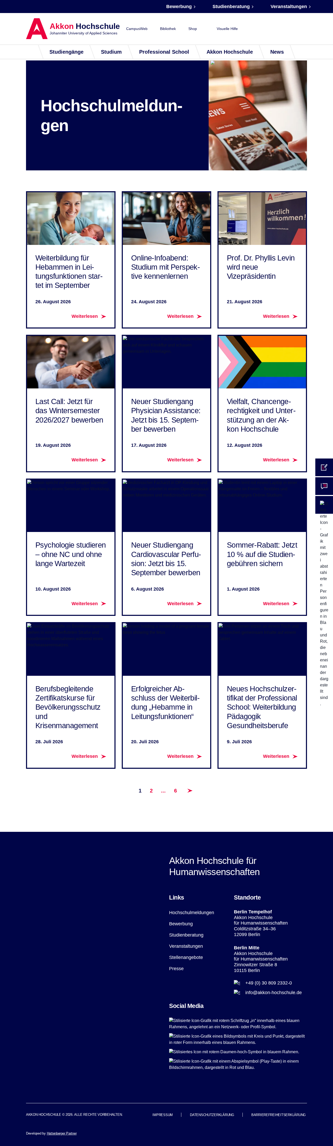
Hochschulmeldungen (191, 912)
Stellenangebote (186, 957)
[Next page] (190, 791)
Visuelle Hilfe (227, 29)
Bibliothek (168, 29)
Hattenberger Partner (62, 1133)
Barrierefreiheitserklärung (278, 1115)
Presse (176, 968)
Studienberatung (231, 6)
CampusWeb (137, 29)
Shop (192, 29)
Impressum (162, 1115)
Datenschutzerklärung (212, 1115)
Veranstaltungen (289, 6)
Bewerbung (179, 6)
